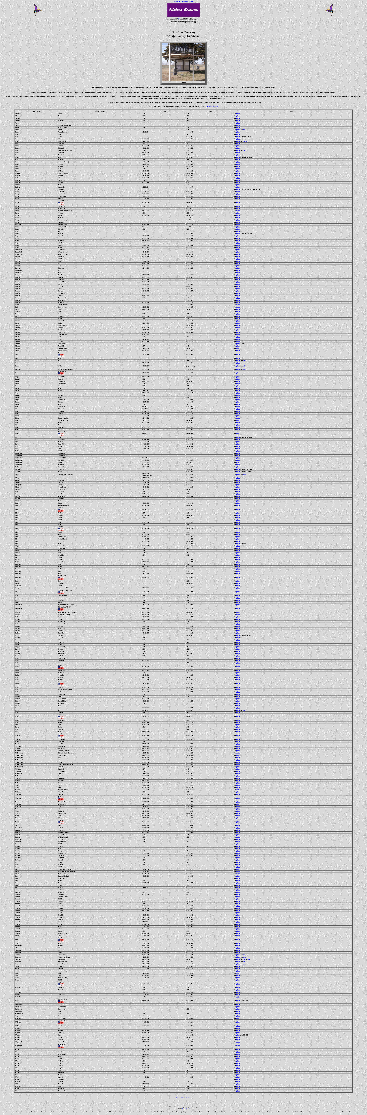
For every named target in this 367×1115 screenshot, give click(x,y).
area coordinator (212, 106)
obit (244, 369)
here (179, 18)
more (238, 191)
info (244, 360)
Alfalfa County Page (181, 1097)
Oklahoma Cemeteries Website (183, 1)
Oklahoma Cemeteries (186, 1108)
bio (244, 130)
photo (238, 113)
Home (189, 1097)
